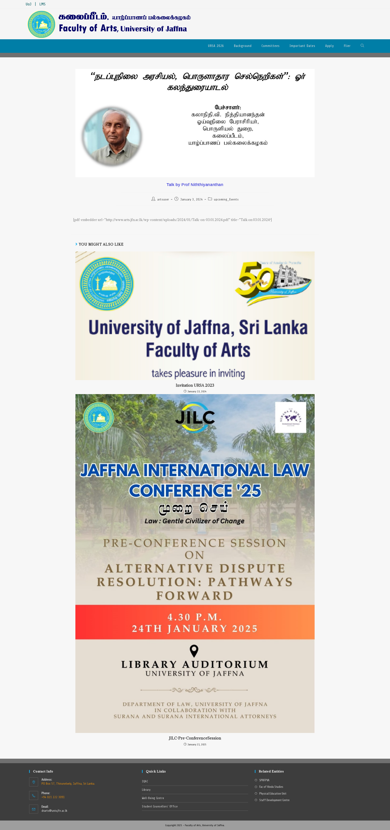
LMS (42, 4)
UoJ (28, 4)
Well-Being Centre (153, 798)
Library (146, 790)
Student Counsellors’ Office (160, 806)
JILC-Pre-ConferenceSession (195, 738)
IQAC (145, 781)
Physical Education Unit (272, 793)
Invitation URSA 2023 (195, 385)
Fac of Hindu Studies (271, 787)
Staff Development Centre (274, 800)
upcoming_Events (226, 199)
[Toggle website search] (362, 46)
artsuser (163, 199)
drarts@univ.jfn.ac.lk (54, 810)
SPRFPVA (264, 780)
